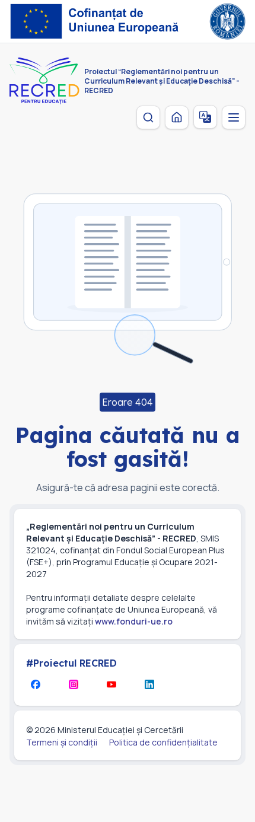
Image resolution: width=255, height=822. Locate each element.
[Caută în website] (148, 117)
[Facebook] (35, 684)
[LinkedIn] (149, 684)
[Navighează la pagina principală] (177, 117)
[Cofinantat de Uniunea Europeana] (97, 21)
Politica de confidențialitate (163, 742)
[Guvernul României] (227, 21)
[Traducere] (205, 117)
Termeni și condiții (61, 742)
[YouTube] (111, 684)
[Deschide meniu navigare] (234, 117)
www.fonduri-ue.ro (134, 621)
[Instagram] (73, 684)
